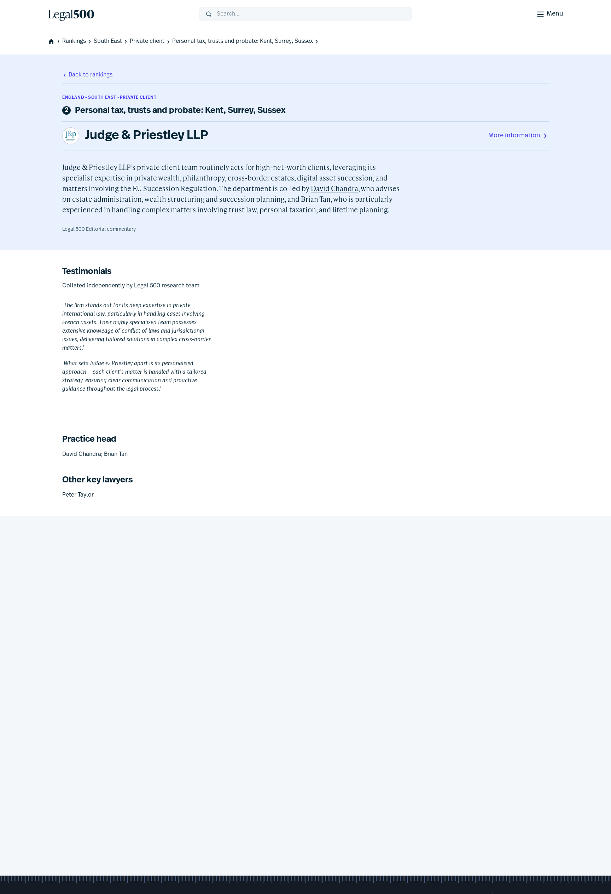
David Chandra (334, 188)
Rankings (74, 41)
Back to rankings (90, 75)
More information (514, 136)
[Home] (118, 14)
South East (108, 41)
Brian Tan (316, 199)
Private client (147, 41)
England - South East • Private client (109, 98)
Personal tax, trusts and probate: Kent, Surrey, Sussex (242, 41)
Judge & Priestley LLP (146, 136)
